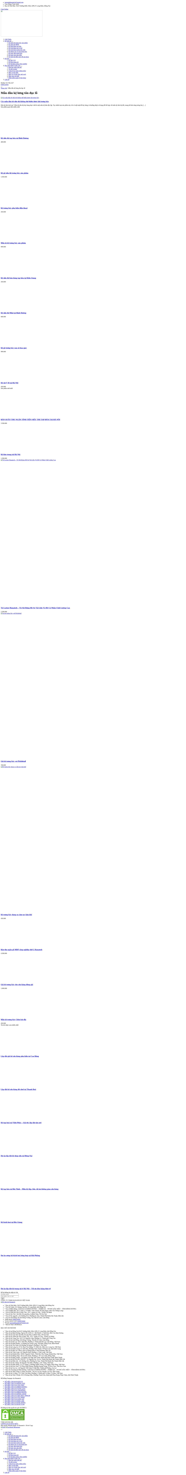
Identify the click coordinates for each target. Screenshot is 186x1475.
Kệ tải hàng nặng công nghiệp (18, 64)
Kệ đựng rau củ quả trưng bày (18, 51)
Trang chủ (4, 88)
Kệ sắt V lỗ (12, 60)
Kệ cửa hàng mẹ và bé (15, 48)
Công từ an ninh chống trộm (17, 71)
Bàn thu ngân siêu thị (15, 67)
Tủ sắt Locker (13, 69)
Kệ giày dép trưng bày (15, 53)
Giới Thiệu (8, 39)
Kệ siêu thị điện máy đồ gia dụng (19, 57)
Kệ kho (7, 58)
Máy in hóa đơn (13, 72)
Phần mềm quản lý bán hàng (17, 78)
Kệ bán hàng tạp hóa (15, 46)
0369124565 (5, 84)
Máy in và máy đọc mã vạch (17, 74)
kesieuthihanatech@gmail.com (14, 2)
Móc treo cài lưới (14, 76)
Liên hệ (7, 79)
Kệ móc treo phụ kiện (15, 55)
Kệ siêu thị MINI (14, 44)
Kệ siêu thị (8, 41)
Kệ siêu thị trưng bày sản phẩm (18, 43)
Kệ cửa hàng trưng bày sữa (17, 50)
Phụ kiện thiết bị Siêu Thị (12, 65)
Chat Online (4, 9)
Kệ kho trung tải (14, 62)
